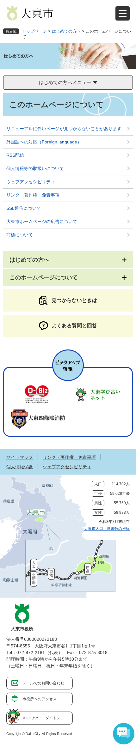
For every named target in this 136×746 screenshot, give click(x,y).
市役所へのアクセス (39, 699)
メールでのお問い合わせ (43, 683)
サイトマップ (19, 457)
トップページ (34, 31)
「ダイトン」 (43, 718)
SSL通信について (23, 208)
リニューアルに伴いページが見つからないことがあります (63, 128)
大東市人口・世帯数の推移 (107, 528)
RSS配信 (15, 155)
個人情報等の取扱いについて (35, 168)
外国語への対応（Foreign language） (44, 141)
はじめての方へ (66, 31)
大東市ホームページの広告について (41, 221)
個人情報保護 (19, 466)
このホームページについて (43, 277)
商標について (19, 234)
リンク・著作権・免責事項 (32, 194)
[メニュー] (122, 13)
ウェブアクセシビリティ (30, 181)
